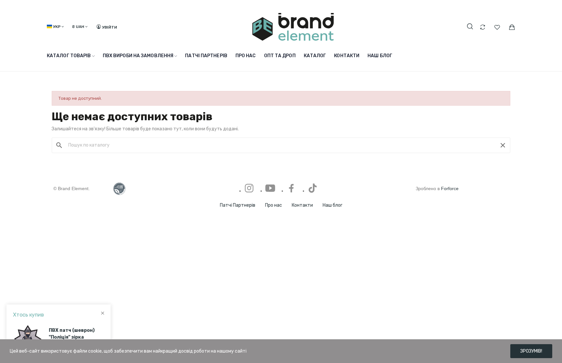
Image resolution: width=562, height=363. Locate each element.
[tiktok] (312, 188)
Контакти (302, 205)
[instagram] (249, 188)
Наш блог (332, 205)
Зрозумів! (531, 351)
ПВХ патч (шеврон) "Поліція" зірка (72, 330)
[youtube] (270, 188)
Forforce (450, 188)
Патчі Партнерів (237, 205)
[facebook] (291, 188)
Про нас (273, 205)
